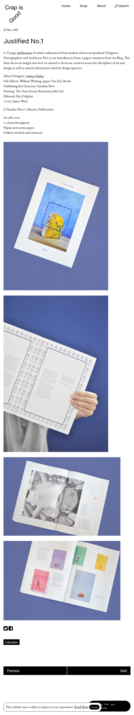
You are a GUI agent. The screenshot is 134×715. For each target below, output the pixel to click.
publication (24, 53)
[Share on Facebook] (11, 628)
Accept (94, 707)
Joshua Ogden (35, 76)
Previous (13, 670)
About (101, 6)
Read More (81, 707)
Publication (11, 642)
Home (65, 6)
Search (123, 6)
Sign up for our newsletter (103, 706)
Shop (83, 6)
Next (123, 670)
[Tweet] (5, 628)
